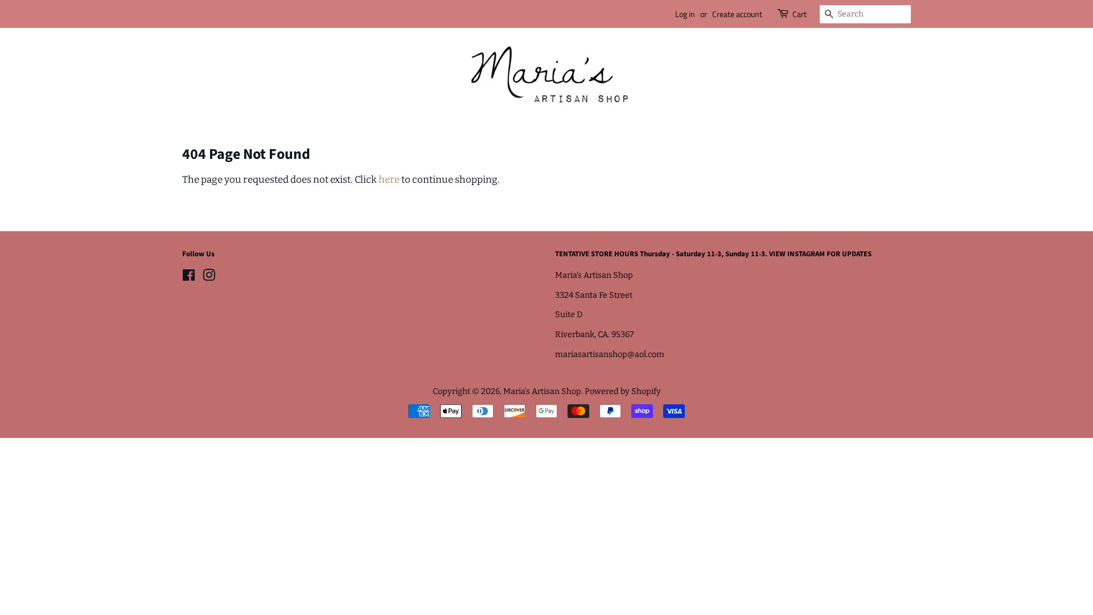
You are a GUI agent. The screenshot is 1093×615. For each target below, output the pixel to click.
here (389, 180)
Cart (799, 14)
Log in (685, 14)
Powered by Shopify (623, 391)
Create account (737, 14)
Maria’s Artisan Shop (542, 391)
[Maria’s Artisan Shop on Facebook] (188, 277)
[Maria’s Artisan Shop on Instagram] (209, 277)
